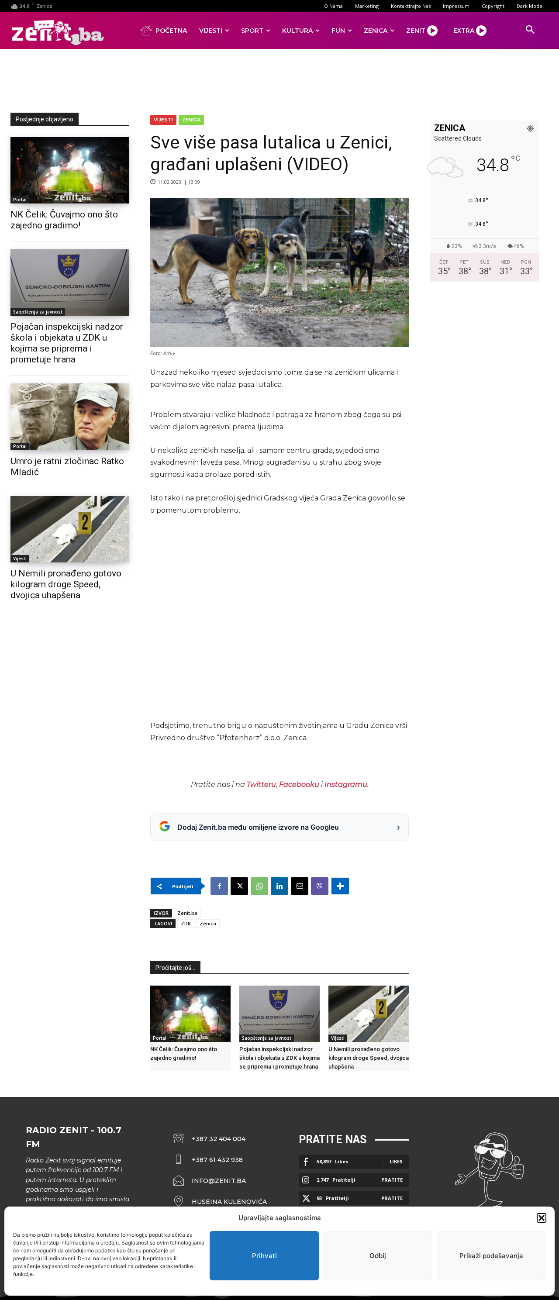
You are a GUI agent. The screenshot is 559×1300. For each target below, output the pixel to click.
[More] (340, 886)
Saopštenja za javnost (37, 312)
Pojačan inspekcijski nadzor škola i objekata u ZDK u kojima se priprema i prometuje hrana (66, 343)
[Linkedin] (279, 886)
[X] (239, 886)
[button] (541, 1218)
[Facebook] (219, 886)
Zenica (191, 120)
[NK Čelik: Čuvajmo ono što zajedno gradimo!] (69, 170)
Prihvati (264, 1256)
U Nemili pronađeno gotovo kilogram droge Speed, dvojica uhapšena (65, 584)
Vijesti (20, 558)
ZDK (186, 923)
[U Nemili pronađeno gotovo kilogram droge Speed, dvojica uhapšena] (69, 529)
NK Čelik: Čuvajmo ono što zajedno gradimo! (64, 220)
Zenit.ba (187, 913)
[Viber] (319, 886)
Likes (396, 1161)
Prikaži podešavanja (491, 1256)
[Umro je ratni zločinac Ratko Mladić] (69, 416)
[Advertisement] (279, 79)
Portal (20, 200)
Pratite (392, 1179)
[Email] (299, 886)
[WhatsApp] (259, 886)
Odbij (377, 1256)
